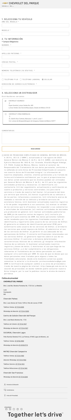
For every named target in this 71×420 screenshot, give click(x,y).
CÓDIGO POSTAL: (9, 62)
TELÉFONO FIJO (11, 79)
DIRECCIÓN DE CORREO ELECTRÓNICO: (19, 84)
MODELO (5, 30)
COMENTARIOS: (8, 131)
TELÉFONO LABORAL (31, 79)
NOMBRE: (6, 45)
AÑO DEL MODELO (9, 22)
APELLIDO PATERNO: (11, 53)
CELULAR (48, 79)
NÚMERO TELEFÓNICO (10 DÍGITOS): (18, 70)
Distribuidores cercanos (13, 96)
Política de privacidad (10, 278)
